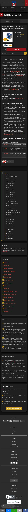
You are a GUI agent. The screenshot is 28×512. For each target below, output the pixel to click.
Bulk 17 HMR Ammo (10, 208)
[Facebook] (25, 510)
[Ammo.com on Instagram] (16, 463)
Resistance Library (14, 460)
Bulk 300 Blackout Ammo (11, 176)
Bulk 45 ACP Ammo (10, 183)
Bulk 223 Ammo (9, 185)
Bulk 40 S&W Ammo (10, 181)
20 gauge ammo (14, 88)
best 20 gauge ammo (13, 89)
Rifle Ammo (14, 7)
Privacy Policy (14, 491)
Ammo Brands (23, 10)
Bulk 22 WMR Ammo (10, 199)
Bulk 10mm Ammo (10, 221)
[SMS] (8, 510)
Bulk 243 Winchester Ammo (12, 203)
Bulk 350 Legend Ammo (11, 210)
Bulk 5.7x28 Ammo (10, 226)
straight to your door (19, 98)
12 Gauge (6, 148)
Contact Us (14, 444)
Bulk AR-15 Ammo (10, 223)
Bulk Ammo (14, 10)
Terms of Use (14, 488)
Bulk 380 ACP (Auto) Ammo (12, 196)
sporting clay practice (15, 71)
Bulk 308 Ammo (9, 194)
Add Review (22, 34)
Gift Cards (14, 471)
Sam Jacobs (10, 161)
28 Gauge (6, 153)
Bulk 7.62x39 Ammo (10, 192)
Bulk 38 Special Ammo (11, 201)
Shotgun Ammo (5, 10)
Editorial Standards (14, 446)
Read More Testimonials (14, 408)
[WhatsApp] (14, 510)
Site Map (14, 433)
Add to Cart (16, 49)
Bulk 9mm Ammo (10, 219)
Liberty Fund (14, 454)
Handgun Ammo (5, 7)
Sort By (7, 21)
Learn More (4, 251)
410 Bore (5, 144)
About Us (14, 441)
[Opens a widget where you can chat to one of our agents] (8, 506)
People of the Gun (14, 457)
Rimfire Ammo (23, 7)
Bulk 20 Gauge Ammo (11, 205)
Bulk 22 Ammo (9, 187)
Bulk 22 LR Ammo (8, 288)
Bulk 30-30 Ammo (10, 217)
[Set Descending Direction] (21, 21)
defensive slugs (20, 75)
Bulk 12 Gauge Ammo (11, 178)
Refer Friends (14, 474)
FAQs (14, 477)
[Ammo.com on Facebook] (11, 463)
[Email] (19, 510)
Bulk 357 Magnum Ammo (11, 214)
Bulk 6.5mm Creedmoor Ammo (13, 212)
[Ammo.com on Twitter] (14, 463)
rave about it (12, 361)
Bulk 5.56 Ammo (9, 190)
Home (14, 431)
